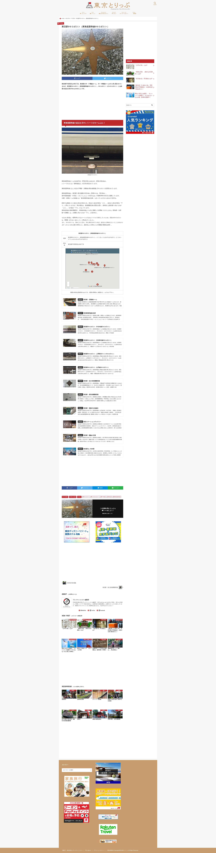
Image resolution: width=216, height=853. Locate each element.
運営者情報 (110, 850)
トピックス (83, 13)
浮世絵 (134, 13)
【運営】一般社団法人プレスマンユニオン (72, 850)
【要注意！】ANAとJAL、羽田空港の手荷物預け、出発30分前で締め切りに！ (144, 87)
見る (80, 496)
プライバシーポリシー (99, 850)
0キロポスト (86, 496)
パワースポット (124, 13)
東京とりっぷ (124, 850)
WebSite (84, 610)
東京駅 (110, 496)
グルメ (114, 13)
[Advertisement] (77, 104)
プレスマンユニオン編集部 (81, 599)
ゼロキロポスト (95, 496)
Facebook (102, 610)
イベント (93, 13)
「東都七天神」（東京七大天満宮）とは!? (144, 72)
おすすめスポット (104, 13)
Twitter (93, 610)
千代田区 (66, 496)
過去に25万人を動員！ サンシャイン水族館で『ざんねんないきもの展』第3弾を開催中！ (144, 95)
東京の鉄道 (73, 496)
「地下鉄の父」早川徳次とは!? (143, 78)
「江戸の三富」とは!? (141, 65)
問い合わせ (88, 850)
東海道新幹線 (117, 496)
